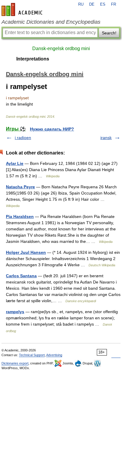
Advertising (54, 355)
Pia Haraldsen (20, 216)
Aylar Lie (14, 163)
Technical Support (32, 355)
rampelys (15, 311)
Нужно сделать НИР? (52, 129)
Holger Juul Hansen (26, 252)
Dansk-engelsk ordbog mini (61, 48)
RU (81, 4)
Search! (109, 33)
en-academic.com (22, 9)
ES (102, 4)
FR (113, 4)
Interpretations (32, 58)
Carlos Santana (21, 275)
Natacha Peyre (20, 186)
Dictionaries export (14, 363)
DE (91, 4)
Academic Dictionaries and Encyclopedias (50, 22)
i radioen (23, 137)
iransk (106, 137)
